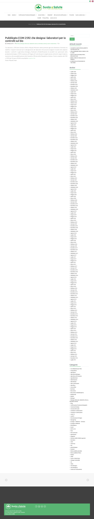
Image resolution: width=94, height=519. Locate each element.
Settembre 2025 (74, 90)
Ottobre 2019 (74, 207)
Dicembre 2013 (74, 336)
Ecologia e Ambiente (75, 423)
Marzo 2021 (73, 176)
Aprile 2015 (73, 306)
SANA (72, 456)
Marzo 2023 (73, 132)
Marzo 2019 (73, 220)
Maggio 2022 (74, 150)
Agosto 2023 (73, 123)
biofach (72, 396)
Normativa (73, 440)
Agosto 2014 (73, 321)
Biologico (73, 398)
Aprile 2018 (73, 240)
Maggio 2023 (74, 128)
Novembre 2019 (74, 205)
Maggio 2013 (74, 348)
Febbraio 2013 (74, 354)
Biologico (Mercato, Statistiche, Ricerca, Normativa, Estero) (33, 43)
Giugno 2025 (73, 93)
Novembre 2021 (74, 161)
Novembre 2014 (74, 315)
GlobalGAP (50, 15)
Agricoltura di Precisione (76, 376)
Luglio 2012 (73, 359)
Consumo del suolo (75, 408)
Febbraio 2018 (74, 244)
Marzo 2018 (73, 242)
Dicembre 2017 (74, 247)
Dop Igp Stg (73, 419)
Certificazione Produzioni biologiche (79, 405)
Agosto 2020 (73, 189)
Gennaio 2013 (74, 356)
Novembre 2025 (74, 86)
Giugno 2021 (73, 170)
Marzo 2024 (73, 110)
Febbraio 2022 (74, 156)
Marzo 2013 (73, 352)
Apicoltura (73, 385)
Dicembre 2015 (74, 292)
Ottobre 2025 (74, 88)
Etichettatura (74, 425)
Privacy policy (8, 513)
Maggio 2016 (74, 282)
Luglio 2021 (73, 169)
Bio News (34, 24)
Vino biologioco (74, 467)
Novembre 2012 (74, 358)
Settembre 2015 (74, 297)
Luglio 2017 (73, 257)
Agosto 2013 (73, 343)
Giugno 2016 (73, 280)
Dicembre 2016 (74, 269)
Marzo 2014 (73, 330)
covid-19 (73, 414)
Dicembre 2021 (74, 159)
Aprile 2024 (73, 108)
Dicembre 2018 (74, 225)
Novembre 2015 (74, 293)
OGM (72, 441)
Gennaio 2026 (74, 82)
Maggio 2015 (74, 304)
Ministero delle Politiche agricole (78, 438)
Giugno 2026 (73, 73)
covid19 (72, 416)
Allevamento (73, 381)
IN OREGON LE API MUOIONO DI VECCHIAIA (77, 62)
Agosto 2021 (73, 167)
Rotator (72, 454)
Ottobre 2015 (74, 295)
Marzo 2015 (73, 308)
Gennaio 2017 (74, 268)
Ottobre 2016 (74, 273)
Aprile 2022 (73, 152)
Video (72, 463)
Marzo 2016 (73, 286)
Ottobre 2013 (74, 339)
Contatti (39, 18)
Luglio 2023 (73, 124)
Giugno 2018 (73, 236)
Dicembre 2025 (74, 84)
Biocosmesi (73, 390)
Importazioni (73, 434)
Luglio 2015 (73, 301)
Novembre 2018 (74, 227)
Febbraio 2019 (74, 222)
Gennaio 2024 (74, 113)
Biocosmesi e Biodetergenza (77, 392)
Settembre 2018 (74, 231)
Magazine (73, 436)
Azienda (14, 15)
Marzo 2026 (73, 79)
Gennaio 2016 (74, 290)
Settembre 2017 (74, 253)
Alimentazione (74, 379)
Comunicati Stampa (75, 407)
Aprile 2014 (73, 328)
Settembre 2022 (74, 143)
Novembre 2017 (74, 249)
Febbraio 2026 (74, 80)
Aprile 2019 (73, 218)
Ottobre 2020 (74, 185)
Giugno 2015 (73, 303)
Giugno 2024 (73, 104)
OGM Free (73, 443)
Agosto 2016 (73, 277)
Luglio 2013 (73, 345)
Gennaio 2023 (74, 135)
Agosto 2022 (73, 145)
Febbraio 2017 (74, 266)
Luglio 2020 (73, 191)
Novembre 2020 (74, 183)
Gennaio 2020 (74, 202)
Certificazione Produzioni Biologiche (27, 15)
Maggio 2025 (74, 95)
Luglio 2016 (73, 279)
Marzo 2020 (73, 198)
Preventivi (71, 15)
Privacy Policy (46, 18)
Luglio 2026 (73, 71)
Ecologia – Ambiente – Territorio (78, 421)
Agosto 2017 (73, 255)
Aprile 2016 (73, 284)
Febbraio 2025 (74, 101)
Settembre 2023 (74, 121)
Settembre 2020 (74, 187)
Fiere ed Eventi (74, 432)
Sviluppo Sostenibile (75, 460)
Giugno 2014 (73, 325)
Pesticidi (72, 449)
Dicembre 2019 (74, 203)
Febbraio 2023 (74, 134)
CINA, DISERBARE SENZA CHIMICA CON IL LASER (79, 52)
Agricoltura (73, 372)
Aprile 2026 (73, 77)
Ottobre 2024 (74, 102)
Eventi (72, 427)
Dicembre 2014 (74, 314)
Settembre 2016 (74, 275)
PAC (71, 445)
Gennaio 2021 (74, 180)
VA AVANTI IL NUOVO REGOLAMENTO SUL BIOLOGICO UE (79, 48)
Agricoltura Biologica (75, 374)
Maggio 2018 (74, 238)
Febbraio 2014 (74, 332)
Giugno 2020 (73, 192)
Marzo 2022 (73, 154)
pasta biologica (74, 447)
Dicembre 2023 (74, 115)
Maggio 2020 (74, 194)
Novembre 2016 (74, 271)
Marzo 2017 (73, 264)
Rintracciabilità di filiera (76, 452)
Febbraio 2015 (74, 310)
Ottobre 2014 (74, 317)
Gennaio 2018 (74, 246)
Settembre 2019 (74, 209)
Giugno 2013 (73, 347)
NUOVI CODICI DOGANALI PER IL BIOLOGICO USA (77, 55)
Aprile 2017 (73, 262)
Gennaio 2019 (74, 224)
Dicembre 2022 (74, 137)
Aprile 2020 (73, 196)
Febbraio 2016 (74, 288)
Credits (13, 513)
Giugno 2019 (73, 214)
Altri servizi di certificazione (60, 15)
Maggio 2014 (74, 326)
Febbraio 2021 (74, 178)
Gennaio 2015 (74, 312)
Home (9, 15)
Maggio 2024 (74, 106)
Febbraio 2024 (74, 112)
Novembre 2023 (74, 117)
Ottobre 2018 (74, 229)
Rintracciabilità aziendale (76, 451)
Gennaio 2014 (74, 334)
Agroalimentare (74, 378)
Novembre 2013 (74, 337)
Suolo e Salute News (52, 43)
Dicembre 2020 (74, 181)
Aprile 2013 (73, 350)
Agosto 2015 (73, 299)
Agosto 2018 (73, 233)
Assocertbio (73, 387)
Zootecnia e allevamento (76, 469)
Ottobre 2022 (74, 141)
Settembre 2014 (74, 319)
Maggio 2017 (74, 260)
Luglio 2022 (73, 146)
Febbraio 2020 (74, 200)
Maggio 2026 (74, 75)
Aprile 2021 (73, 174)
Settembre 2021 (74, 165)
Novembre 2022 (74, 139)
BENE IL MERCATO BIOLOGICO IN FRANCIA (78, 58)
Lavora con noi (53, 18)
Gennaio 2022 (74, 158)
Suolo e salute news (80, 15)
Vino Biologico (74, 465)
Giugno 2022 (73, 148)
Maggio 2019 (74, 216)
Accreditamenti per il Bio (76, 368)
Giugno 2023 (73, 126)
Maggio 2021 (74, 172)
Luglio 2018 (73, 235)
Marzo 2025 (73, 99)
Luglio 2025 (73, 91)
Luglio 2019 (73, 213)
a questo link (31, 58)
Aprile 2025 (73, 97)
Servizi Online (41, 15)
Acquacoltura (74, 370)
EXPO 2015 (73, 429)
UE (71, 462)
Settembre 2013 (74, 341)
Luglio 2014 (73, 323)
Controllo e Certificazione (76, 410)
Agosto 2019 (73, 211)
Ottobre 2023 (74, 119)
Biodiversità (73, 394)
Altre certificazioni (75, 383)
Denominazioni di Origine (76, 418)
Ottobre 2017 (74, 251)
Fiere (72, 430)
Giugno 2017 (73, 258)
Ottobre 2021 (74, 163)
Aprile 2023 (73, 130)
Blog (72, 403)
